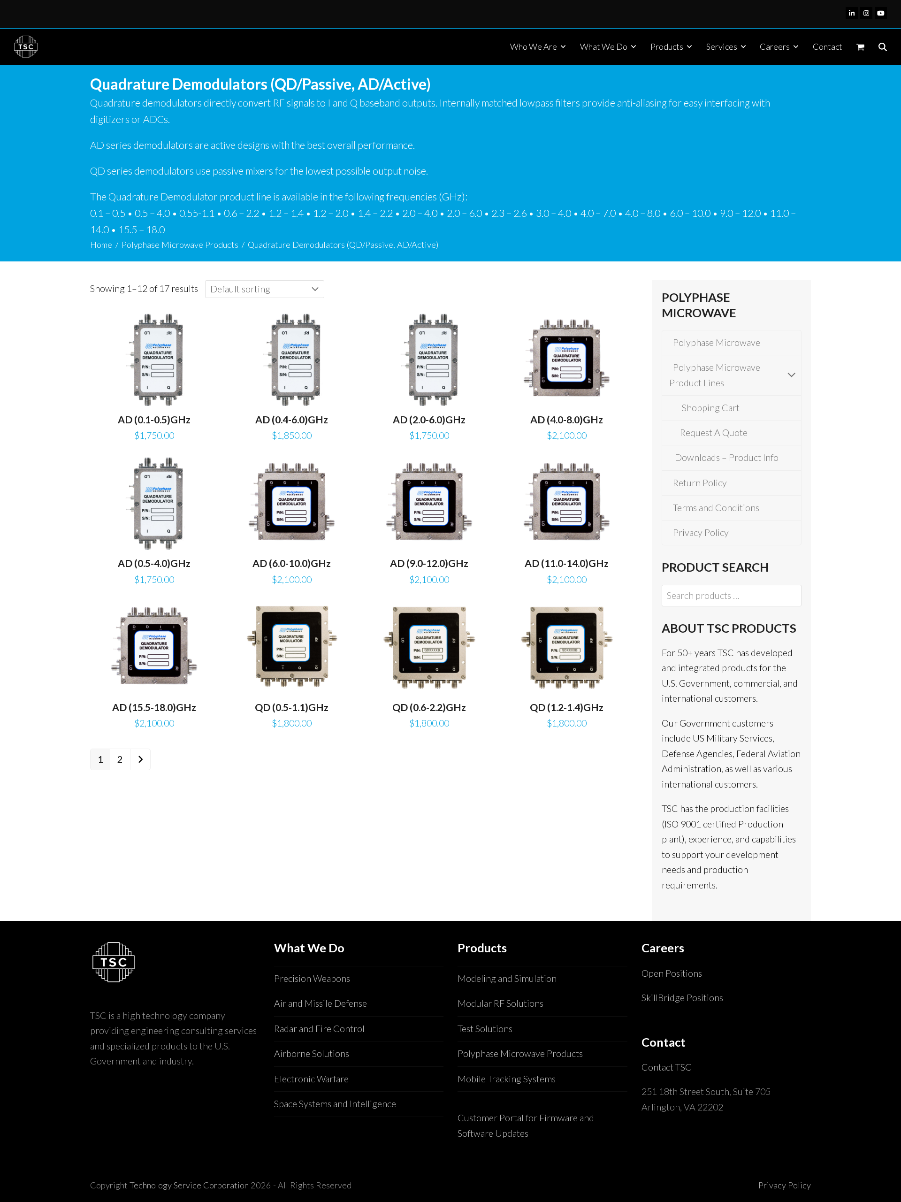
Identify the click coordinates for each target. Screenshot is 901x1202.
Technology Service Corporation (189, 1185)
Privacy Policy (699, 532)
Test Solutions (485, 1028)
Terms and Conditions (714, 507)
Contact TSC (666, 1067)
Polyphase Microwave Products (520, 1053)
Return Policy (698, 482)
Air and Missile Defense (320, 1003)
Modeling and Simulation (507, 978)
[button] (860, 46)
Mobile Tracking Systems (507, 1078)
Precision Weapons (312, 978)
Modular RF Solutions (500, 1003)
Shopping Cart (708, 407)
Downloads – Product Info (724, 457)
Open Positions (671, 973)
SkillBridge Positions (682, 997)
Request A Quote (712, 432)
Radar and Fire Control (319, 1028)
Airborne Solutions (311, 1053)
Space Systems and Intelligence (335, 1103)
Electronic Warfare (311, 1078)
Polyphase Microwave (714, 342)
